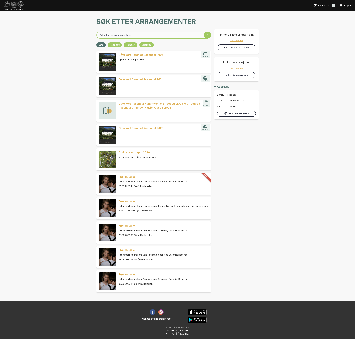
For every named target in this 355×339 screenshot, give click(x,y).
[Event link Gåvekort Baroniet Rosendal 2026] (106, 62)
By (218, 106)
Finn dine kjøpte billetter (236, 47)
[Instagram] (161, 312)
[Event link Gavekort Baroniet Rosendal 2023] (106, 135)
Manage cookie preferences (157, 318)
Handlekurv (326, 5)
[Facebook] (152, 312)
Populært (115, 45)
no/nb (347, 5)
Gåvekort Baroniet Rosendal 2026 (141, 55)
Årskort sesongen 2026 (134, 152)
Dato (101, 45)
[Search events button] (207, 35)
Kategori (130, 45)
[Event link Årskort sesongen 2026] (106, 159)
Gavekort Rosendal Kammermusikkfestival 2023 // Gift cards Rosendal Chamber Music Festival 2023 (159, 105)
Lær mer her (236, 40)
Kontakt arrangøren (239, 113)
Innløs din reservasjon (236, 75)
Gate (219, 100)
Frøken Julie (127, 177)
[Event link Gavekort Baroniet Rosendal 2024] (106, 86)
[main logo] (14, 5)
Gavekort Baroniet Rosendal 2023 (141, 128)
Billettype (147, 45)
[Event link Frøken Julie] (106, 184)
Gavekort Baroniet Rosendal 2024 (141, 79)
